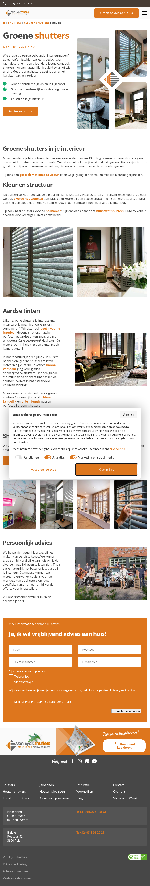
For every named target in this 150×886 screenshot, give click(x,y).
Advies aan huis (20, 111)
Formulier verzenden (126, 711)
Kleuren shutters (36, 22)
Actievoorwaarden (15, 871)
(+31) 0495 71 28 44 (21, 3)
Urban (46, 397)
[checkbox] (26, 457)
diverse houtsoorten (28, 199)
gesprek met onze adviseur (39, 175)
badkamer (53, 211)
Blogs (80, 798)
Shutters (14, 22)
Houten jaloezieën (52, 792)
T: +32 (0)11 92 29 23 (90, 833)
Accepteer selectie (43, 469)
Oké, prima (106, 469)
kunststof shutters (110, 211)
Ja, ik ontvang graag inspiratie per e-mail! (42, 702)
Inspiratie (83, 785)
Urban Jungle (30, 401)
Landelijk (9, 401)
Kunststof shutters (16, 798)
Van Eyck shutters (15, 857)
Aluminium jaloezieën (54, 798)
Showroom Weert (125, 798)
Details (130, 414)
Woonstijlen (84, 792)
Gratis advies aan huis (116, 13)
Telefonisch (22, 676)
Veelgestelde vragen (17, 878)
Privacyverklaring (122, 690)
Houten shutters (14, 792)
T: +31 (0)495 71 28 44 (91, 812)
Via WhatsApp (23, 682)
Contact (118, 785)
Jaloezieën (47, 785)
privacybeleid (117, 449)
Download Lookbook (126, 746)
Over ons (119, 792)
